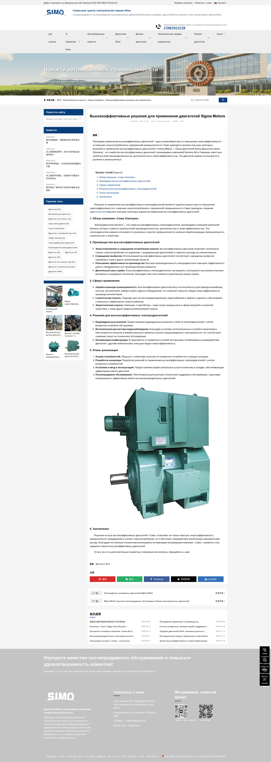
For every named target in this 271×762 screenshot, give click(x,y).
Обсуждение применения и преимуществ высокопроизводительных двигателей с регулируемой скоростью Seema (179, 621)
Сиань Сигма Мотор (56, 228)
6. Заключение (104, 196)
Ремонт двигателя (199, 37)
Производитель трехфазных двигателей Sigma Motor (128, 593)
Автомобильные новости (95, 37)
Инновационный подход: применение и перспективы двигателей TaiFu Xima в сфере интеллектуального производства (184, 636)
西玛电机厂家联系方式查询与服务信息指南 (63, 188)
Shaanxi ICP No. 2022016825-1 (144, 756)
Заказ (219, 34)
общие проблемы (96, 99)
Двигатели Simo (120, 37)
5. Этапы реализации (108, 192)
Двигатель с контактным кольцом (61, 266)
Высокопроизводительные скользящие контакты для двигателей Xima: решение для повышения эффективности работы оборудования (112, 636)
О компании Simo (71, 41)
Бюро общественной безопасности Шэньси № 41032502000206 (194, 756)
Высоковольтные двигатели (59, 214)
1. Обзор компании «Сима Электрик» (116, 177)
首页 (59, 99)
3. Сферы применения (108, 185)
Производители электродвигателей (62, 247)
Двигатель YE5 (54, 257)
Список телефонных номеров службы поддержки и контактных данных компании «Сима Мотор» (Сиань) (184, 626)
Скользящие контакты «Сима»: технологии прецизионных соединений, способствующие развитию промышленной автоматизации (111, 640)
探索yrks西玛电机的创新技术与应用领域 (107, 621)
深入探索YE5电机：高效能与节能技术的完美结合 (62, 177)
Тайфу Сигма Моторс (56, 238)
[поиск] (223, 100)
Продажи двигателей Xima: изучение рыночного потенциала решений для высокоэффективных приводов (182, 631)
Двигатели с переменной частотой (62, 233)
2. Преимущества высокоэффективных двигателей (123, 181)
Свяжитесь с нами (203, 2)
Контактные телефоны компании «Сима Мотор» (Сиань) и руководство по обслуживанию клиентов (112, 631)
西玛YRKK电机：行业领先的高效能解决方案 (63, 165)
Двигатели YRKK (55, 271)
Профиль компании (183, 2)
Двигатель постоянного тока (59, 219)
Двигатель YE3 (71, 252)
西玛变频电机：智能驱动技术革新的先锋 (63, 141)
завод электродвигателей (58, 223)
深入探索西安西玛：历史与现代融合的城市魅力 (63, 153)
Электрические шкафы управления (170, 37)
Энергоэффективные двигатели (61, 242)
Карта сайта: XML (117, 756)
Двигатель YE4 (54, 252)
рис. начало (52, 37)
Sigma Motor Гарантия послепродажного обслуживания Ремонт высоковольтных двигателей (146, 601)
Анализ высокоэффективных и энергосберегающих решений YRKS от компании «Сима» (183, 640)
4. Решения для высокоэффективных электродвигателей (127, 188)
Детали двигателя (141, 37)
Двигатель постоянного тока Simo (62, 262)
